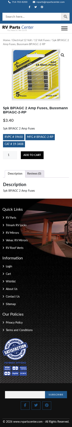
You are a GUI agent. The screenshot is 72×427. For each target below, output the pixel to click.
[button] (62, 55)
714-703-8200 (19, 2)
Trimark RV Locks (16, 225)
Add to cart (32, 155)
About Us (11, 289)
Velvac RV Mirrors (17, 240)
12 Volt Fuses (42, 40)
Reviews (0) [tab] (34, 173)
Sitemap (11, 304)
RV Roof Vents (14, 248)
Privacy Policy (14, 322)
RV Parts (11, 217)
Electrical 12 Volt (22, 40)
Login (9, 266)
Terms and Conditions (19, 330)
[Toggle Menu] (64, 28)
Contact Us (13, 296)
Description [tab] (15, 173)
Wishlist (11, 281)
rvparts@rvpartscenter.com (50, 2)
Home (6, 40)
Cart (8, 274)
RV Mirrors (12, 233)
